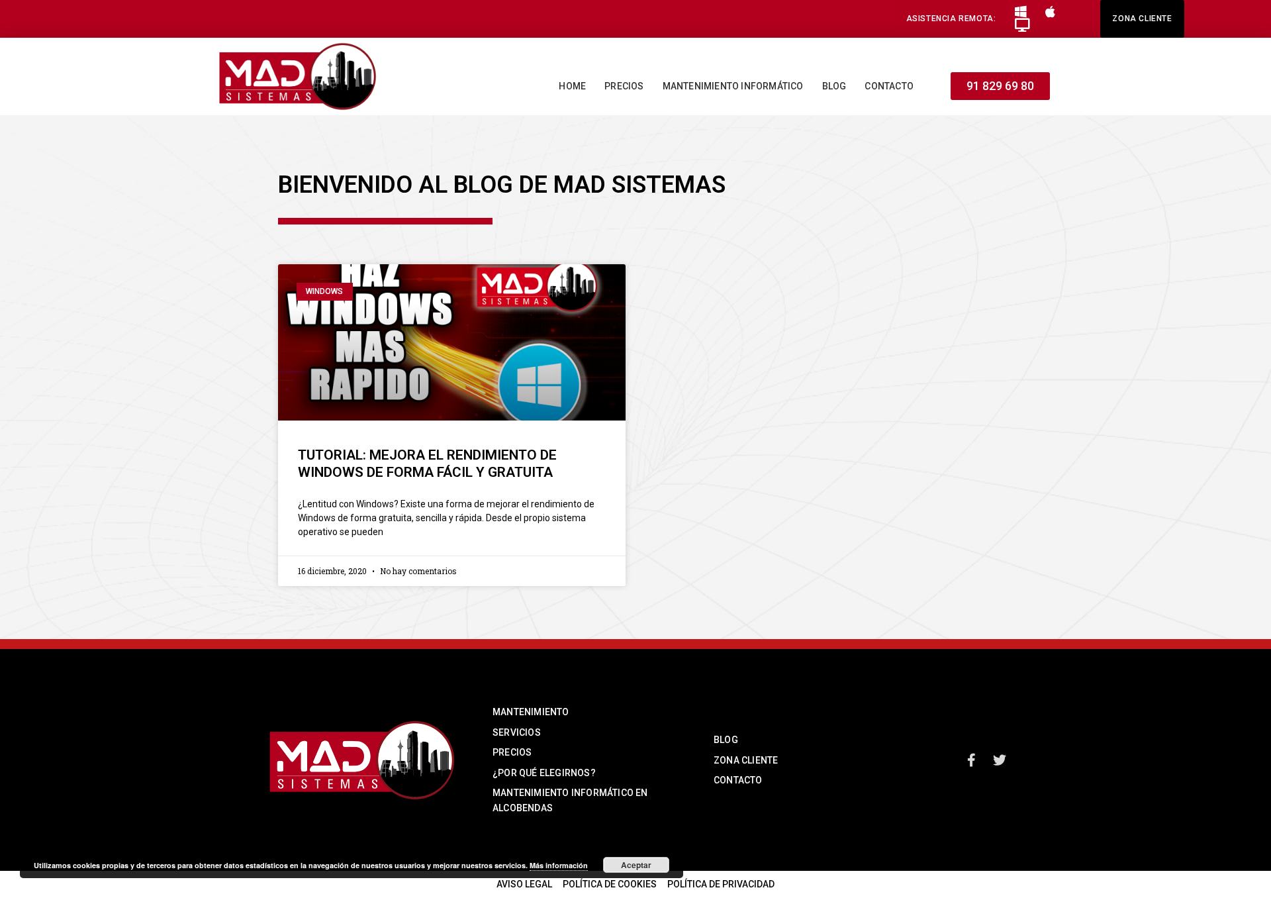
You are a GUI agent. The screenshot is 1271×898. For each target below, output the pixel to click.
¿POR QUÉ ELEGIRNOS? (544, 773)
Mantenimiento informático (733, 86)
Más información (559, 865)
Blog (834, 86)
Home (572, 86)
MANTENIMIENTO (531, 712)
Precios (623, 86)
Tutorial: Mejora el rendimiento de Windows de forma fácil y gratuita (427, 463)
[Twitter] (999, 760)
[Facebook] (971, 760)
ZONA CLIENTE (746, 760)
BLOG (726, 739)
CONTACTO (738, 780)
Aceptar (636, 865)
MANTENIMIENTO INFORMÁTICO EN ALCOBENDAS (570, 800)
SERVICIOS (517, 732)
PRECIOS (512, 752)
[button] (951, 19)
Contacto (889, 86)
